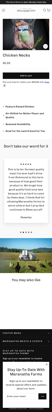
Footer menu (12, 333)
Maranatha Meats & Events (23, 341)
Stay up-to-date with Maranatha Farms (18, 352)
